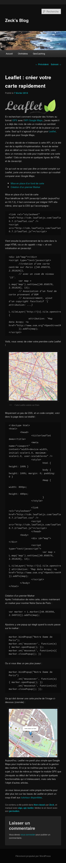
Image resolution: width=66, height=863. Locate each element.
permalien (14, 811)
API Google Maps (33, 120)
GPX (14, 120)
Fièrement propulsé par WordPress (33, 856)
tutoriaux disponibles (31, 797)
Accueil (9, 53)
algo (20, 807)
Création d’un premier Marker (25, 187)
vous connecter (28, 834)
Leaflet (52, 131)
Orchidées (23, 53)
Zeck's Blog (17, 20)
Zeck (51, 804)
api (24, 807)
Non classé (39, 804)
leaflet (30, 807)
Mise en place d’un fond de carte (27, 183)
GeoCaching (39, 53)
